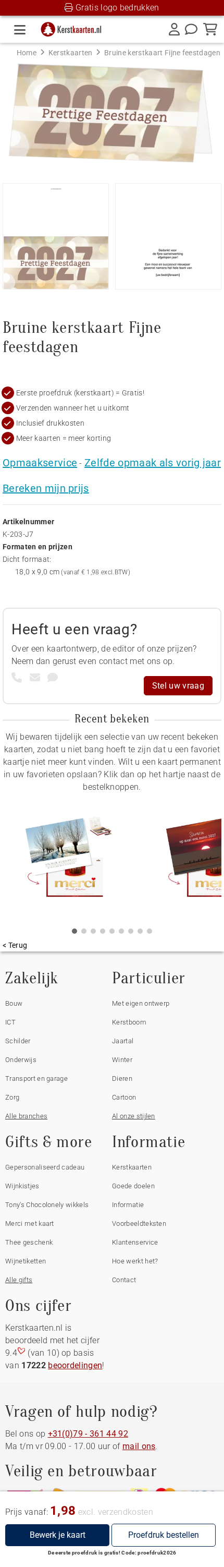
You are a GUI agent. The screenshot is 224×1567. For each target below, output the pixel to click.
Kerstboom (129, 1022)
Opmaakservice (40, 462)
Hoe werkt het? (135, 1261)
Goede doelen (133, 1186)
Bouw (13, 1003)
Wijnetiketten (25, 1261)
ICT (10, 1022)
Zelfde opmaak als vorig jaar (152, 462)
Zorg (12, 1097)
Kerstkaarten (132, 1167)
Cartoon (124, 1097)
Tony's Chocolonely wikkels (47, 1205)
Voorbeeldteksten (139, 1223)
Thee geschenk (29, 1242)
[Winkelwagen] (210, 29)
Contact (124, 1280)
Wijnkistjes (22, 1186)
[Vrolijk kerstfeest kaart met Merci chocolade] (68, 858)
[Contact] (191, 29)
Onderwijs (20, 1060)
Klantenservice (135, 1242)
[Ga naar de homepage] (74, 27)
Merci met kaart (29, 1223)
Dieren (122, 1078)
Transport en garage (36, 1078)
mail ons (139, 1446)
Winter (122, 1060)
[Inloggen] (174, 29)
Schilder (18, 1041)
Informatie (128, 1205)
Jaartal (122, 1041)
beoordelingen (75, 1365)
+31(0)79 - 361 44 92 (88, 1434)
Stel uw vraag (178, 686)
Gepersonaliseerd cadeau (44, 1167)
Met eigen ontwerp (140, 1003)
